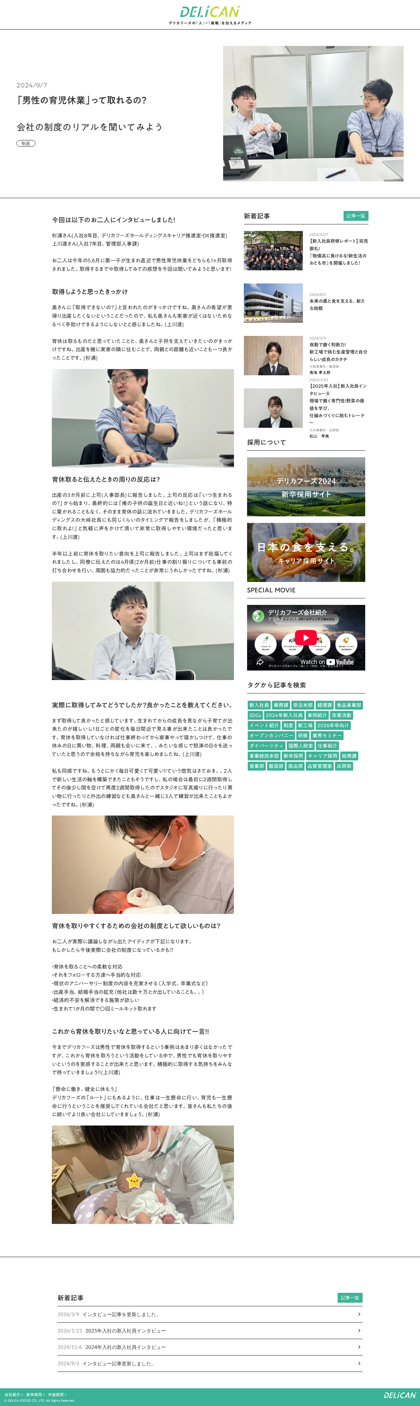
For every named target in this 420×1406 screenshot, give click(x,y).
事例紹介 (317, 715)
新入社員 (259, 705)
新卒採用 (293, 756)
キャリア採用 (322, 756)
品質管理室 (319, 766)
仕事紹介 (327, 745)
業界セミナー (327, 735)
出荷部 (344, 766)
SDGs (255, 715)
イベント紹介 (264, 725)
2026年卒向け (333, 725)
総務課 (349, 756)
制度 (288, 725)
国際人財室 (300, 745)
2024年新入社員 (284, 715)
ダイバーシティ (266, 745)
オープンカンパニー (271, 735)
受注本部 (303, 705)
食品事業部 (349, 705)
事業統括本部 (264, 756)
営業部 (256, 766)
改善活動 (341, 715)
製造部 (276, 766)
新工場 (305, 725)
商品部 (295, 766)
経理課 (324, 705)
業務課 (281, 705)
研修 (303, 735)
